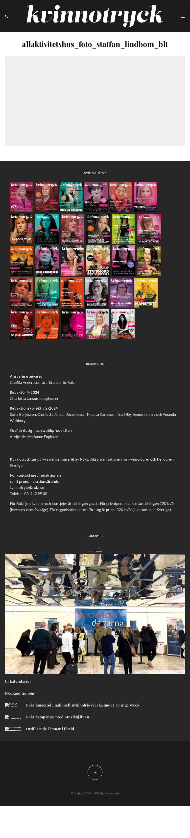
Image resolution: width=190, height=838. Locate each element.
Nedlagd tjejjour (20, 693)
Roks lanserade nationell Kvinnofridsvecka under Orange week (82, 705)
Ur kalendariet (18, 681)
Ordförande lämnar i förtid (50, 729)
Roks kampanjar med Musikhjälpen (57, 717)
